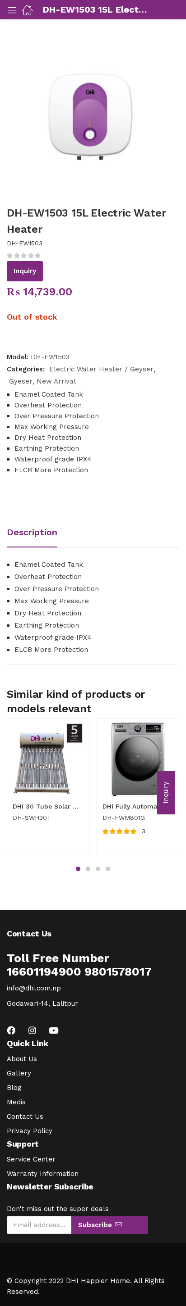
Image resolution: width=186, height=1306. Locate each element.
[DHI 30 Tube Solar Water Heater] (48, 759)
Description (32, 532)
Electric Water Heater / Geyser (101, 369)
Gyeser (21, 381)
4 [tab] (108, 869)
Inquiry (25, 271)
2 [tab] (88, 869)
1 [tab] (78, 869)
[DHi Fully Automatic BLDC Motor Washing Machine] (138, 759)
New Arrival (56, 381)
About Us (22, 1059)
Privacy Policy (29, 1131)
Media (16, 1102)
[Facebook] (11, 1030)
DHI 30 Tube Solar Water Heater (48, 806)
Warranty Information (43, 1174)
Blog (14, 1088)
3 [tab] (98, 869)
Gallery (19, 1073)
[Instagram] (32, 1030)
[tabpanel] (48, 790)
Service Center (31, 1159)
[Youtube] (53, 1030)
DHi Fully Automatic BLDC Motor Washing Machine (137, 806)
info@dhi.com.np (34, 988)
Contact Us (25, 1116)
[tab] (35, 533)
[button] (166, 792)
